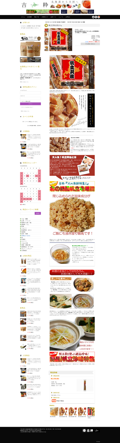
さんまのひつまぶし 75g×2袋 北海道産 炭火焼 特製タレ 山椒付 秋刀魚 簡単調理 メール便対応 (33, 337)
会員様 (86, 41)
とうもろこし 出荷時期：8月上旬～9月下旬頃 (30, 26)
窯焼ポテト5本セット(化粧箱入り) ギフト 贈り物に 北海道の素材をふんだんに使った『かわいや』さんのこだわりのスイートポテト (34, 271)
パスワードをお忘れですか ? (27, 107)
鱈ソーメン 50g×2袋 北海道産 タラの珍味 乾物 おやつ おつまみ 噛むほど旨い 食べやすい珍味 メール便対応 (33, 153)
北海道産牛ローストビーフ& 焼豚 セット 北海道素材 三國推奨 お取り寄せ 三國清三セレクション (34, 394)
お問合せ (68, 17)
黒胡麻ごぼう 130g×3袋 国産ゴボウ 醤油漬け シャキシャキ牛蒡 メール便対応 (34, 320)
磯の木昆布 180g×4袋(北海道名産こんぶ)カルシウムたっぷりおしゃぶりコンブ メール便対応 (34, 386)
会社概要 (29, 17)
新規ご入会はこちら (24, 81)
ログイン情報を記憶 (25, 101)
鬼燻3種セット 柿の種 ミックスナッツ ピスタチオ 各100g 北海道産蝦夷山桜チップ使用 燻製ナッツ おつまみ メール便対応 (34, 328)
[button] (30, 47)
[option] (46, 30)
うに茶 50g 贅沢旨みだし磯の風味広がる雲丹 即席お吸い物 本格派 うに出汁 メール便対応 (34, 145)
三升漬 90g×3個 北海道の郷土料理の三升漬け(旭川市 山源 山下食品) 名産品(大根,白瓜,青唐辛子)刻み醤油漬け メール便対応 (33, 291)
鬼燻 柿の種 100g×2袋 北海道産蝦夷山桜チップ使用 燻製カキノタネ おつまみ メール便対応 (34, 312)
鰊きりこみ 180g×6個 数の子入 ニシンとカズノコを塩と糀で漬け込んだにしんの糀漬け (34, 299)
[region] (30, 49)
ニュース (61, 17)
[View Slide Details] (42, 12)
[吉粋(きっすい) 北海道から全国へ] (56, 7)
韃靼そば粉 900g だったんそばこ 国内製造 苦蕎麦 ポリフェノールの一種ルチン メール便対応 (34, 345)
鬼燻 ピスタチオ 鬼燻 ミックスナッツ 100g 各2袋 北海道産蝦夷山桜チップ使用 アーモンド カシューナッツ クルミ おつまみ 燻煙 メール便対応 (33, 262)
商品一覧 (36, 17)
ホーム (23, 17)
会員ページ (53, 17)
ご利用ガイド (44, 17)
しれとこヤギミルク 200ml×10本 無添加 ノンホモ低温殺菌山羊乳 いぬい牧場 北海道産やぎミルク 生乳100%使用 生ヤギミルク (34, 281)
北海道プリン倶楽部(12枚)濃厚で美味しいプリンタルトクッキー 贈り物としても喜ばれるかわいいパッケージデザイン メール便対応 (34, 137)
